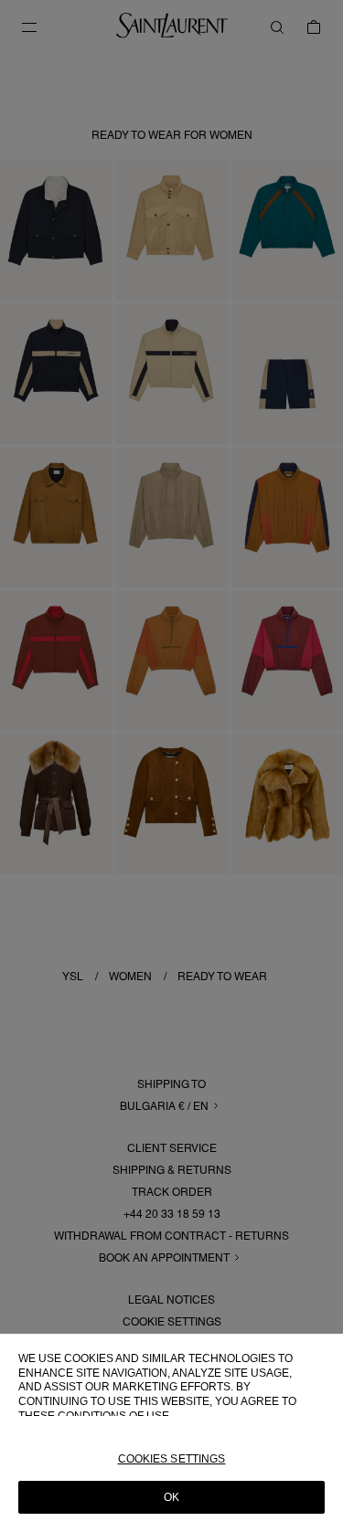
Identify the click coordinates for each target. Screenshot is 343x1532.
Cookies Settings (172, 1459)
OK (171, 1497)
